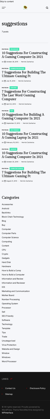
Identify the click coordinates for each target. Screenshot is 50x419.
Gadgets (5, 258)
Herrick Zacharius (27, 62)
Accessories (7, 204)
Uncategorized (8, 341)
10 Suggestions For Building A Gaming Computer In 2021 (23, 116)
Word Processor (9, 361)
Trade (4, 336)
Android (13, 149)
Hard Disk (6, 262)
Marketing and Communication (16, 291)
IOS (3, 287)
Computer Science (17, 168)
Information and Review (12, 279)
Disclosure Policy (38, 388)
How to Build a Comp (11, 270)
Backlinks (6, 212)
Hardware (6, 266)
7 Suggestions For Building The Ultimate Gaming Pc (24, 74)
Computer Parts (9, 233)
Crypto (5, 254)
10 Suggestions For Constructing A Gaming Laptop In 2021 (24, 135)
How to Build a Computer (13, 274)
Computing (7, 241)
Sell (3, 312)
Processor (14, 49)
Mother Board (8, 295)
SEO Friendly (15, 130)
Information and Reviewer (13, 283)
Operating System (10, 303)
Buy (12, 110)
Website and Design (11, 349)
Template (6, 328)
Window (5, 353)
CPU (4, 250)
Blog (4, 221)
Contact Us (10, 388)
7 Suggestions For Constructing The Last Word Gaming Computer (24, 95)
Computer (6, 229)
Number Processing (17, 68)
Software (6, 320)
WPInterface (7, 412)
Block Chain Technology (13, 217)
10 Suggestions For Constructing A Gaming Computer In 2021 (24, 55)
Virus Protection (9, 345)
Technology (7, 324)
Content (14, 87)
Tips (4, 332)
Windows (6, 357)
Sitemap (9, 394)
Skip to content (7, 1)
